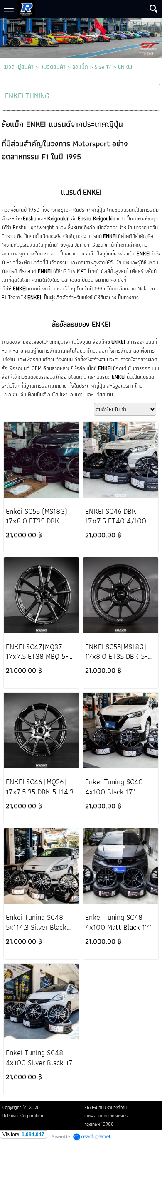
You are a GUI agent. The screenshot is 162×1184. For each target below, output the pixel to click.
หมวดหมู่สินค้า (18, 66)
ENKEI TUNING (27, 96)
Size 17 (103, 66)
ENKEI (125, 66)
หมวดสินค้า (53, 66)
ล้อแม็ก (80, 66)
